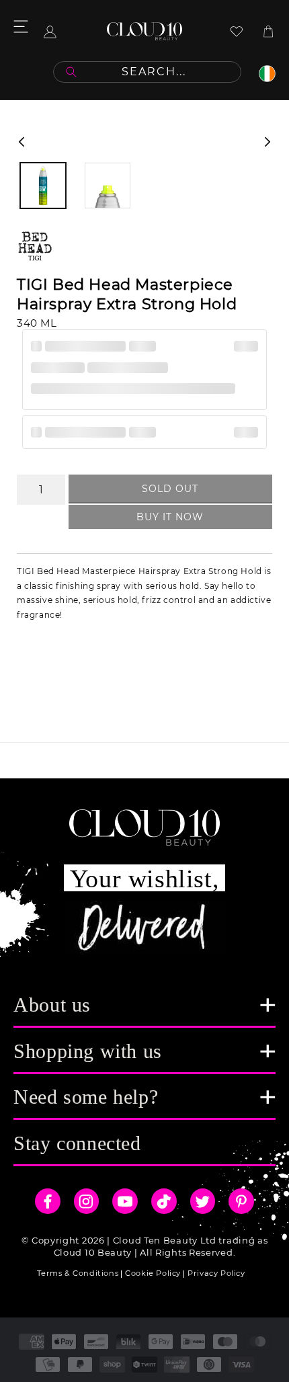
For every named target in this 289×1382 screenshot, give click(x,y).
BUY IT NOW (170, 517)
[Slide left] (21, 142)
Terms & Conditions (77, 1273)
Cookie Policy (153, 1273)
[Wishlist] (236, 31)
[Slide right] (267, 142)
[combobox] (147, 72)
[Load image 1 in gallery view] (43, 185)
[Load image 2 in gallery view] (107, 185)
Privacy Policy (216, 1273)
